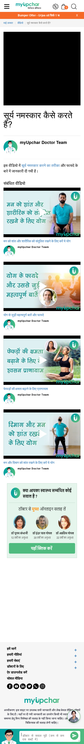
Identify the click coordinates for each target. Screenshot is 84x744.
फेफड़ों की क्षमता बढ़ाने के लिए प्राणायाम (26, 389)
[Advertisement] (42, 600)
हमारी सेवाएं (13, 660)
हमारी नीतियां (14, 654)
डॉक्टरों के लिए (15, 666)
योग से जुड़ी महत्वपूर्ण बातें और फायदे (24, 315)
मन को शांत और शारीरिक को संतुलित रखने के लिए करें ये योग (37, 241)
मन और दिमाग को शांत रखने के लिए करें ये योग (29, 463)
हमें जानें (11, 648)
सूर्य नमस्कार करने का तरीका (40, 165)
